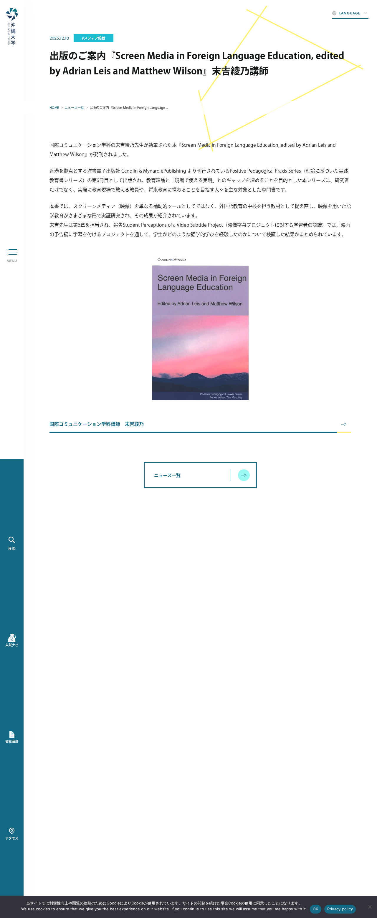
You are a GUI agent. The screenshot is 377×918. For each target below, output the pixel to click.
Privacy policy (340, 909)
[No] (370, 907)
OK (315, 909)
